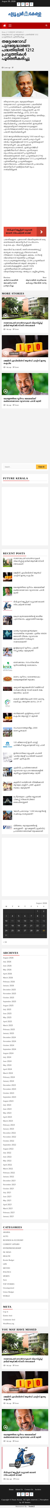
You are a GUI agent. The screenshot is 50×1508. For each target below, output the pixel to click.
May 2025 (7, 1017)
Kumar (17, 329)
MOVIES (6, 1268)
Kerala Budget (8, 1260)
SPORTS (6, 1276)
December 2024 (9, 1037)
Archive (38, 1490)
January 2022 (8, 1177)
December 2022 (9, 1133)
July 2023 (7, 1105)
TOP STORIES (8, 1284)
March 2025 (8, 1025)
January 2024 (8, 1081)
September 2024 (9, 1049)
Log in (5, 1312)
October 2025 (8, 998)
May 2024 (7, 1065)
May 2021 (7, 1201)
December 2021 (9, 1181)
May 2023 (7, 1113)
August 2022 (8, 1149)
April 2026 (7, 974)
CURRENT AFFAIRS (11, 1244)
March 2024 (8, 1073)
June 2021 (7, 1197)
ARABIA (6, 1232)
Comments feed (9, 1320)
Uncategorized (8, 1288)
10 (6, 921)
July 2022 (7, 1153)
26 (19, 931)
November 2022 (9, 1137)
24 (6, 931)
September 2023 (9, 1097)
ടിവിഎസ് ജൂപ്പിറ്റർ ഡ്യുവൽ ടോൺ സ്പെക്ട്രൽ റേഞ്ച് (20, 1473)
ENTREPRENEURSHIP (12, 1248)
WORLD (6, 1296)
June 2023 (7, 1109)
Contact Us (29, 1490)
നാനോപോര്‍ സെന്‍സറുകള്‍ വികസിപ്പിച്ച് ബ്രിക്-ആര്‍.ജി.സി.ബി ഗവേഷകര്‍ (23, 324)
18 (12, 926)
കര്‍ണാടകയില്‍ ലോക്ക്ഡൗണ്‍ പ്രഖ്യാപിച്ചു (11, 282)
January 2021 (8, 1216)
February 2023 (9, 1125)
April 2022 (7, 1165)
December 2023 (9, 1085)
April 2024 (7, 1069)
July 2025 (7, 1009)
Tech (5, 1280)
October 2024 (8, 1045)
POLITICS (7, 1272)
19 (19, 926)
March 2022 (8, 1169)
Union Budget (8, 1292)
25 (12, 931)
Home (11, 1490)
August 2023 (8, 1101)
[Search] (46, 25)
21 (31, 926)
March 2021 (8, 1208)
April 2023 (7, 1117)
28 (31, 931)
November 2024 (9, 1041)
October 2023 (8, 1093)
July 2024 (7, 1057)
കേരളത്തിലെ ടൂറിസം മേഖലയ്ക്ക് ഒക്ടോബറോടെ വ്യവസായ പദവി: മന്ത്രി (22, 400)
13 (25, 921)
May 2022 (7, 1161)
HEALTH (6, 1256)
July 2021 (7, 1193)
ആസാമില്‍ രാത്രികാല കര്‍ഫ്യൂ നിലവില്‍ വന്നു (36, 280)
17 (6, 926)
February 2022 (9, 1173)
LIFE (5, 1264)
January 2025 (8, 1033)
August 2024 (8, 1053)
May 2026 (7, 970)
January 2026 (8, 986)
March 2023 (8, 1121)
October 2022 (8, 1141)
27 (25, 931)
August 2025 (8, 1006)
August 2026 (8, 958)
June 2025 (7, 1014)
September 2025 (9, 1002)
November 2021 (9, 1185)
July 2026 (7, 962)
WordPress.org (8, 1324)
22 (37, 926)
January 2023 (8, 1129)
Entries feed (7, 1316)
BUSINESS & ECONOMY (13, 1240)
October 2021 (8, 1189)
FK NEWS (7, 1252)
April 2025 (7, 1021)
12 (19, 921)
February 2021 (9, 1213)
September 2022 (9, 1145)
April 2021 (7, 1205)
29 (37, 931)
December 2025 (9, 990)
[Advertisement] (25, 199)
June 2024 (7, 1061)
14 (31, 921)
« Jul (5, 942)
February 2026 (9, 982)
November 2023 (9, 1089)
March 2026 (8, 978)
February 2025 (9, 1029)
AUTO (5, 1236)
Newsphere (44, 1500)
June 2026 (7, 966)
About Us (19, 1490)
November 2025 (9, 994)
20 (25, 926)
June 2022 (7, 1157)
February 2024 (9, 1077)
